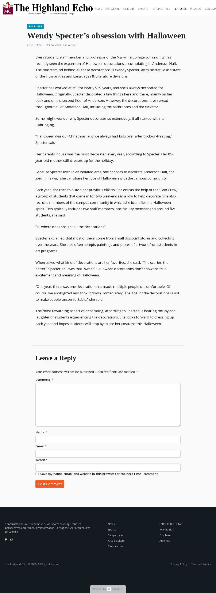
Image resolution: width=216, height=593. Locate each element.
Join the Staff (166, 529)
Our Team (165, 535)
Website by (107, 589)
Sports (143, 9)
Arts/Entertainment (119, 9)
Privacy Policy (179, 564)
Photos (195, 9)
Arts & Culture (116, 541)
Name (41, 432)
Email (41, 446)
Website (41, 460)
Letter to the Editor (170, 524)
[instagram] (11, 539)
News (98, 9)
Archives (164, 541)
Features (180, 9)
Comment (44, 380)
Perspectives (161, 9)
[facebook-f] (6, 539)
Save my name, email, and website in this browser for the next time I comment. (99, 474)
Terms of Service (201, 564)
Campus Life (115, 546)
